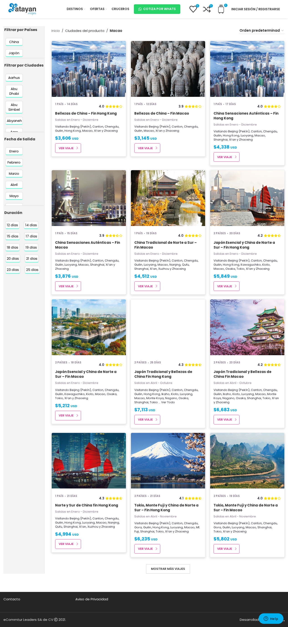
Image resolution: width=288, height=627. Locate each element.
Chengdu (112, 126)
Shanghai (221, 139)
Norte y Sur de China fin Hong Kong (86, 505)
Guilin (59, 130)
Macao (87, 130)
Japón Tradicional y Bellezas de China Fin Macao (242, 374)
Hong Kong (72, 130)
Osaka (230, 269)
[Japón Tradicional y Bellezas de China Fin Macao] (247, 327)
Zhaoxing (111, 130)
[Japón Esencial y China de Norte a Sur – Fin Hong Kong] (247, 198)
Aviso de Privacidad (91, 599)
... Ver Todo (166, 402)
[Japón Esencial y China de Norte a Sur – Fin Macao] (89, 327)
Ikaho (165, 394)
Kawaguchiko (251, 264)
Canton (97, 126)
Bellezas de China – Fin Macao (161, 113)
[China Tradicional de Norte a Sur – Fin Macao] (168, 198)
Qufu (185, 264)
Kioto (266, 264)
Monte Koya (155, 398)
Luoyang (247, 135)
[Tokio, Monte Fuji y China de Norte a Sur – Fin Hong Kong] (168, 461)
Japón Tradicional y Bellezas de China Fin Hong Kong (163, 374)
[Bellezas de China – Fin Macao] (168, 69)
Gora (138, 527)
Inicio (55, 30)
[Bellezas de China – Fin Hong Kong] (89, 69)
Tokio (241, 269)
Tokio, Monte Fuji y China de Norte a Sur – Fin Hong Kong (166, 507)
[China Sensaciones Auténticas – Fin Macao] (89, 198)
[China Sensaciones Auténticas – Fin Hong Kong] (247, 69)
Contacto (11, 599)
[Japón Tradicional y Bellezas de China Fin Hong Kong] (168, 327)
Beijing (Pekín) (80, 126)
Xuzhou (163, 269)
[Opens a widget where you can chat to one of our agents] (270, 619)
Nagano (171, 398)
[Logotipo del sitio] (22, 8)
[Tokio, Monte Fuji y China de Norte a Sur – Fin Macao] (247, 461)
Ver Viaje (66, 148)
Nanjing (175, 264)
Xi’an (97, 130)
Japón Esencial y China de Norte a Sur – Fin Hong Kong (244, 245)
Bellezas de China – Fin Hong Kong (86, 113)
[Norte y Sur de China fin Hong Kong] (89, 461)
